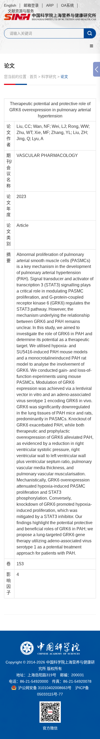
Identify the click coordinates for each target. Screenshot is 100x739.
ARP (50, 5)
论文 (9, 66)
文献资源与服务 (21, 11)
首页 (33, 76)
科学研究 (48, 76)
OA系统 (67, 5)
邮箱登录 (31, 5)
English (10, 5)
